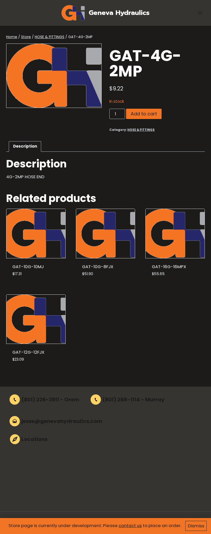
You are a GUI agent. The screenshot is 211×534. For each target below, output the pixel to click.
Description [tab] (25, 146)
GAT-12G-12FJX (28, 352)
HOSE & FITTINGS (141, 130)
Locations (34, 439)
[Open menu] (200, 13)
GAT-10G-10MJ (28, 267)
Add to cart (144, 114)
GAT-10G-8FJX (97, 267)
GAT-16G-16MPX (169, 267)
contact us (130, 525)
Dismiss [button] (196, 526)
